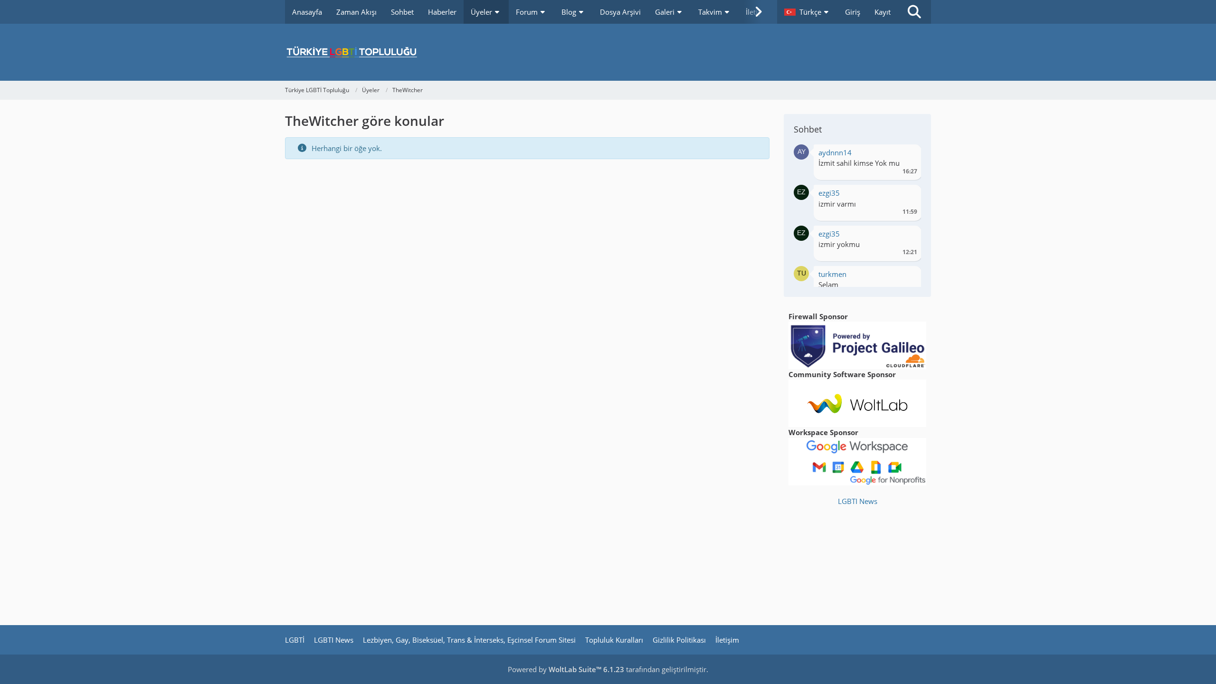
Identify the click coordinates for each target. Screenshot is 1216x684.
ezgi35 (829, 193)
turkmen (832, 274)
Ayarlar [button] (906, 155)
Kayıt (882, 12)
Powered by (566, 669)
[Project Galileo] (857, 344)
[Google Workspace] (857, 461)
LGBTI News (857, 501)
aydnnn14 (835, 152)
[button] (807, 12)
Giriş (852, 12)
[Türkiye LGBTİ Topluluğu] (608, 52)
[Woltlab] (857, 402)
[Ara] (914, 12)
